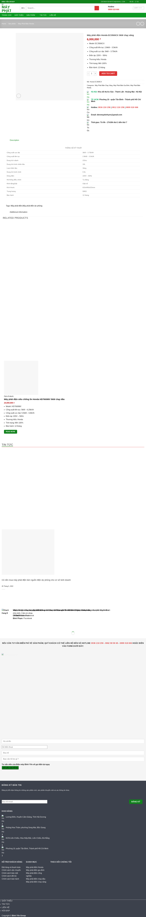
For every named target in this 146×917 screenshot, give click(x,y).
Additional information (18, 212)
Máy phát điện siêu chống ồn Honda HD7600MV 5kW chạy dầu (34, 399)
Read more (10, 431)
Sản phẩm (30, 15)
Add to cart (108, 73)
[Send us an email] (143, 2)
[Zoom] (18, 96)
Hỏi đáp (6, 911)
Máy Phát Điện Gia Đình (121, 85)
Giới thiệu (19, 15)
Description (14, 140)
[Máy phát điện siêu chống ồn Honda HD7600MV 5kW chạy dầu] (21, 378)
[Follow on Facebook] (141, 2)
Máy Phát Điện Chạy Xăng (103, 85)
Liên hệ (53, 15)
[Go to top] (5, 914)
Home (4, 24)
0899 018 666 (113, 9)
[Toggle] (5, 139)
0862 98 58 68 (111, 643)
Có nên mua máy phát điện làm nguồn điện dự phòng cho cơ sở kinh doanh (36, 580)
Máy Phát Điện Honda (26, 24)
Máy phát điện (16, 206)
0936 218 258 (104, 107)
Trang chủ (7, 15)
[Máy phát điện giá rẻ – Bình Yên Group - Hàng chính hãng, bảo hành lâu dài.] (7, 8)
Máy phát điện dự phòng (32, 206)
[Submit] (97, 8)
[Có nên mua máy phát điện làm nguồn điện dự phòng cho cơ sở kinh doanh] (28, 552)
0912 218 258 (118, 107)
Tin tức (43, 15)
